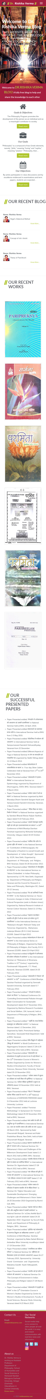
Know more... (9, 1391)
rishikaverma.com (26, 1396)
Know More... (35, 223)
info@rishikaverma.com (13, 1323)
